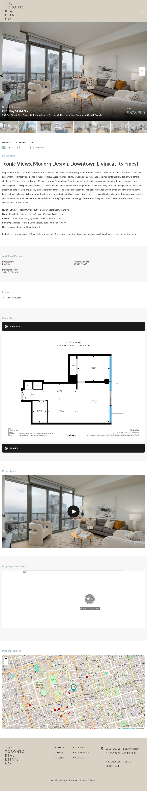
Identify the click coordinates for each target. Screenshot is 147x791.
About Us (59, 748)
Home (5, 107)
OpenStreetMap (129, 728)
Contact (80, 758)
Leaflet (119, 728)
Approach (81, 748)
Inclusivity (60, 758)
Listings (58, 753)
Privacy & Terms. (88, 780)
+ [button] (6, 658)
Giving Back (82, 753)
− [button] (6, 663)
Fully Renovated (13, 297)
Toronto (16, 107)
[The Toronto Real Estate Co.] (13, 18)
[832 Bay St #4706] (74, 688)
